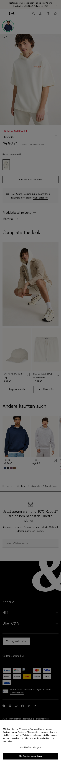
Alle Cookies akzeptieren (30, 756)
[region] (30, 741)
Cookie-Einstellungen (30, 747)
